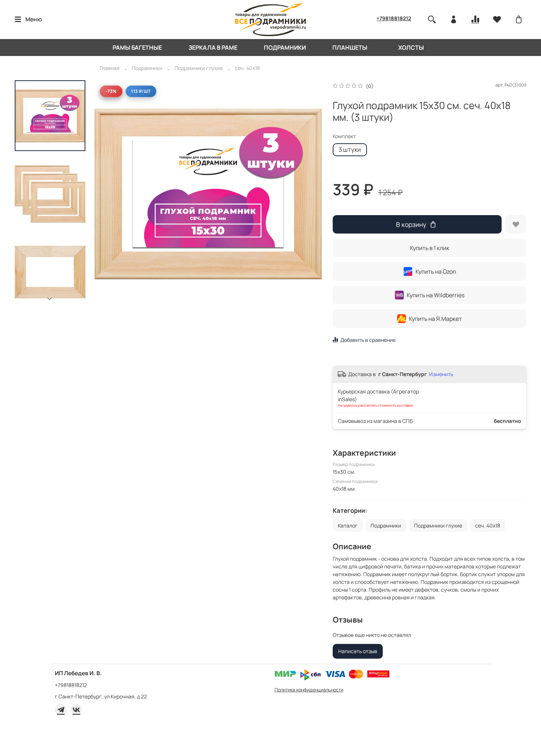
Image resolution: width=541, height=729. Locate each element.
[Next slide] (50, 299)
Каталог (348, 525)
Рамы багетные (137, 47)
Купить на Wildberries (435, 295)
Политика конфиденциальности (309, 690)
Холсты (411, 47)
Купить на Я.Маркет (435, 319)
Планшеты (349, 47)
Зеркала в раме (212, 47)
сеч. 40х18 (247, 67)
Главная (110, 67)
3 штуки (350, 149)
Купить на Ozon (436, 271)
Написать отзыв (357, 651)
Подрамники (285, 47)
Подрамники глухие (198, 67)
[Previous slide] (107, 193)
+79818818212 (393, 18)
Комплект (344, 136)
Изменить (441, 374)
